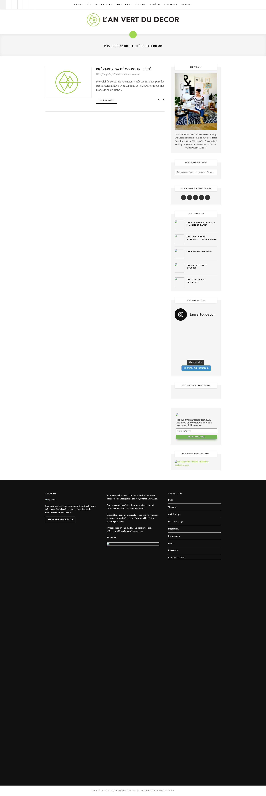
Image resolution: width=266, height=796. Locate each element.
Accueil (78, 4)
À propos (173, 550)
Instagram (125, 499)
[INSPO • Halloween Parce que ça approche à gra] (179, 347)
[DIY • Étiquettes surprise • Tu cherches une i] (212, 327)
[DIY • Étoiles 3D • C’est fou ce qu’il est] (190, 327)
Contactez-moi (176, 558)
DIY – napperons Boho (199, 252)
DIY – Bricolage (104, 4)
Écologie (140, 4)
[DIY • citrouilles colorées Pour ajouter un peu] (179, 354)
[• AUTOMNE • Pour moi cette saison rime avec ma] (201, 347)
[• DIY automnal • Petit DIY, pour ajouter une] (190, 347)
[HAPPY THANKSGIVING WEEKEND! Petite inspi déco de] (212, 340)
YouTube (153, 499)
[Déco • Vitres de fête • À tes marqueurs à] (179, 327)
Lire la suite (107, 100)
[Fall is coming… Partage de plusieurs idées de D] (190, 354)
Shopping (186, 4)
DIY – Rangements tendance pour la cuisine (201, 238)
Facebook (114, 499)
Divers (171, 543)
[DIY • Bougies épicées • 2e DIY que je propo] (212, 334)
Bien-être (155, 4)
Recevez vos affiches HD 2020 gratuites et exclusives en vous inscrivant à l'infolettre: (194, 423)
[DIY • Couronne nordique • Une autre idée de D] (190, 334)
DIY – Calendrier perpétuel (196, 281)
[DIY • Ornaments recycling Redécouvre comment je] (201, 334)
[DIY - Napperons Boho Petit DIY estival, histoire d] (212, 354)
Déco (89, 4)
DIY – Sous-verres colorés (197, 266)
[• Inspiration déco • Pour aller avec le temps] (212, 347)
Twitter (143, 499)
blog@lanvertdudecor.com (130, 531)
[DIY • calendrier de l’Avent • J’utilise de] (179, 334)
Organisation (174, 536)
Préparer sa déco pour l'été (123, 69)
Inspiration (170, 4)
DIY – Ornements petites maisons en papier (201, 223)
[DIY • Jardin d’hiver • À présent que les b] (179, 340)
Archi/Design (124, 4)
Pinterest (135, 499)
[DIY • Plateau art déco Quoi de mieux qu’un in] (201, 354)
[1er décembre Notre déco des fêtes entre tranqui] (201, 327)
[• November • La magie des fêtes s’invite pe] (190, 340)
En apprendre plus (60, 519)
